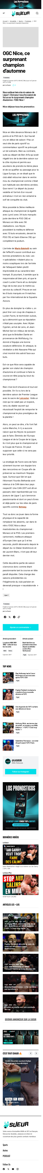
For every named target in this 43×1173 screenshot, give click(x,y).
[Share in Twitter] (9, 617)
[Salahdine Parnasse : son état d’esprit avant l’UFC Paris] (8, 745)
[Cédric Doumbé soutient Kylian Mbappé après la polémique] (21, 1081)
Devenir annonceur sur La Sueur (20, 1019)
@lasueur (17, 760)
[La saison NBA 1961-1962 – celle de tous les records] (12, 647)
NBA (4, 651)
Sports (21, 21)
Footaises (28, 21)
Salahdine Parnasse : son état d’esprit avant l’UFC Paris (26, 742)
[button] (4, 13)
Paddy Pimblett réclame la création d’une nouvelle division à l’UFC (25, 692)
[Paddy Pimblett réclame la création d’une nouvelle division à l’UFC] (8, 694)
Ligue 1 (6, 595)
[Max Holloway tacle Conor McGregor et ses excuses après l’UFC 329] (8, 677)
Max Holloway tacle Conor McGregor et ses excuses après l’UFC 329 (25, 675)
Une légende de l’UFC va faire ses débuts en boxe (26, 708)
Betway (22, 507)
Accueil (5, 21)
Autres (5, 1150)
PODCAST (6, 1155)
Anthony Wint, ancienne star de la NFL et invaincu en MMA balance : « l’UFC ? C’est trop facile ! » (26, 726)
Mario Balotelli (22, 248)
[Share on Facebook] (5, 617)
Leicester (24, 398)
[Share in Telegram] (14, 617)
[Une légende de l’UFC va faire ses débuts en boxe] (8, 711)
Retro (10, 651)
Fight (24, 655)
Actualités (13, 21)
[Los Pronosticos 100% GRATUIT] (20, 4)
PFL (15, 1099)
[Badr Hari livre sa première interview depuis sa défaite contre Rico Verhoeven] (30, 647)
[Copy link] (19, 617)
